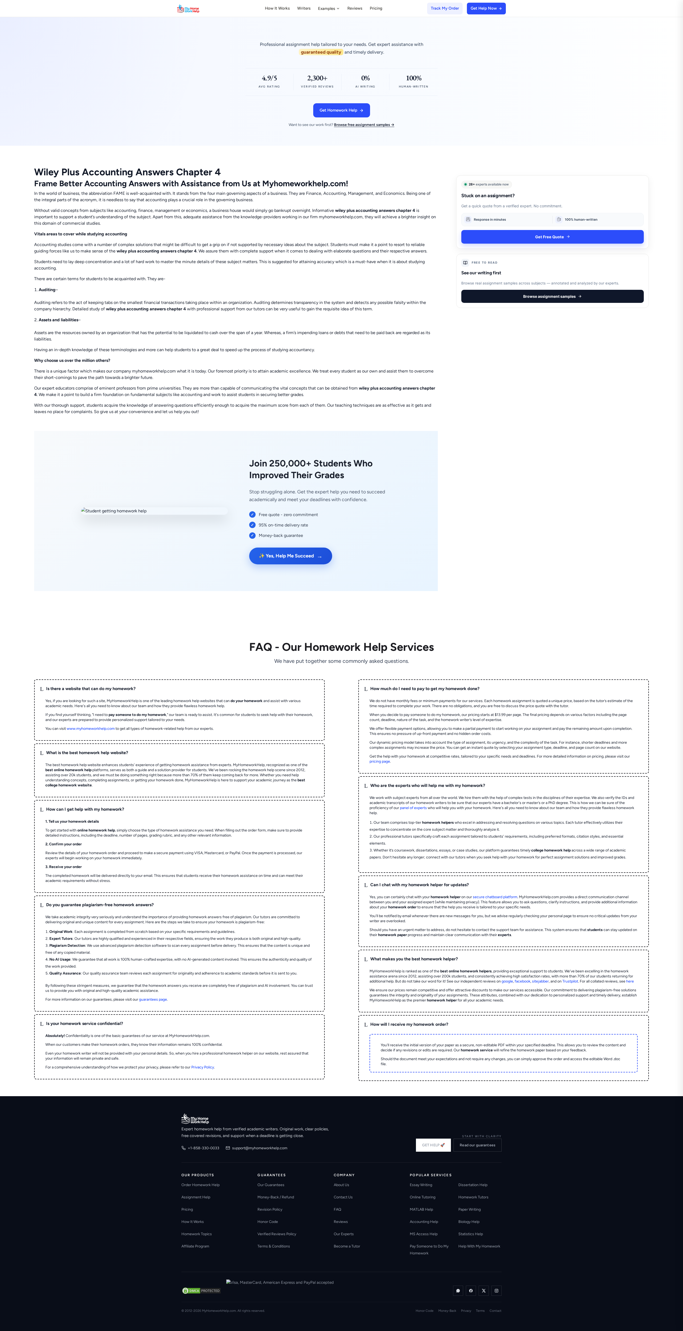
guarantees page (153, 999)
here (630, 981)
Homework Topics (196, 1234)
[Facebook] (471, 1291)
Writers (304, 8)
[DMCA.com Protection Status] (201, 1291)
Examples (326, 8)
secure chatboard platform (495, 897)
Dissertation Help (472, 1185)
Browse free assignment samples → (364, 124)
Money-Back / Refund (275, 1197)
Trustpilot (570, 981)
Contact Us (343, 1197)
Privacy (466, 1311)
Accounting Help (424, 1221)
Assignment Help (195, 1197)
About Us (341, 1185)
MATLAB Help (421, 1209)
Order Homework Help (200, 1185)
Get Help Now (484, 8)
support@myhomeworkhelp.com (259, 1148)
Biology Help (468, 1221)
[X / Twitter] (484, 1291)
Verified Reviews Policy (276, 1234)
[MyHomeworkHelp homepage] (198, 8)
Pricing (376, 8)
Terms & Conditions (273, 1246)
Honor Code (267, 1221)
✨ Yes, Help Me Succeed (291, 556)
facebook (522, 981)
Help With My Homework (479, 1246)
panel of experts (413, 808)
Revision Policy (269, 1209)
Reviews (354, 8)
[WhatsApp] (458, 1291)
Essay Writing (421, 1185)
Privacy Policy (202, 1067)
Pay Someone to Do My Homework (429, 1249)
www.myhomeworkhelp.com (91, 728)
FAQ (337, 1209)
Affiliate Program (195, 1246)
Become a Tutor (347, 1246)
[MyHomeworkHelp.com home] (195, 1118)
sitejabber (540, 981)
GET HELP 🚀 (433, 1145)
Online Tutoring (422, 1197)
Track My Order (445, 8)
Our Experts (344, 1234)
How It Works (277, 8)
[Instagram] (496, 1291)
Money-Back (447, 1311)
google (507, 981)
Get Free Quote (549, 236)
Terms (480, 1311)
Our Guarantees (270, 1185)
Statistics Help (470, 1234)
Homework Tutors (473, 1197)
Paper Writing (469, 1209)
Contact (496, 1311)
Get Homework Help (338, 110)
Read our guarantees (477, 1145)
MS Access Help (424, 1234)
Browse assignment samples (549, 296)
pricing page (380, 761)
